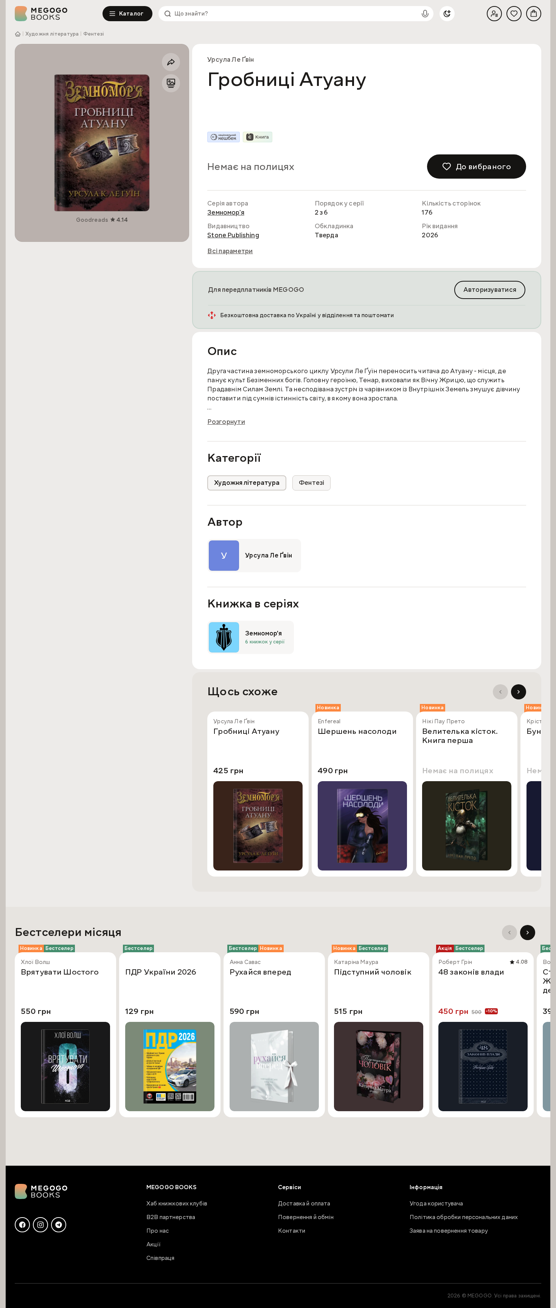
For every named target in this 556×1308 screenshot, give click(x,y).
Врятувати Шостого (60, 972)
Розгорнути (226, 422)
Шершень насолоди (357, 732)
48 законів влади (471, 972)
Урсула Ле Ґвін (230, 59)
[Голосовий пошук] (425, 13)
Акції (153, 1244)
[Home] (59, 13)
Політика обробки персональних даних (464, 1217)
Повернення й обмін (306, 1217)
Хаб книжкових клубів (176, 1203)
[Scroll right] (518, 691)
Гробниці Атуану (246, 732)
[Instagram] (40, 1224)
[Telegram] (58, 1224)
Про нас (157, 1231)
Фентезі (93, 34)
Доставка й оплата (304, 1203)
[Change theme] (447, 13)
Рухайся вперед (260, 972)
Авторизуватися (490, 289)
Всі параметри (230, 251)
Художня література (52, 34)
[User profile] (494, 13)
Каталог (131, 13)
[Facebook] (22, 1224)
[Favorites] (514, 13)
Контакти (291, 1231)
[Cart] (533, 13)
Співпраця (160, 1258)
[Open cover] (101, 143)
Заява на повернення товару (449, 1231)
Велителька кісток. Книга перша (460, 736)
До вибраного (483, 166)
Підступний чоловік (373, 972)
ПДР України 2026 (160, 972)
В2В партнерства (170, 1217)
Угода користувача (436, 1203)
